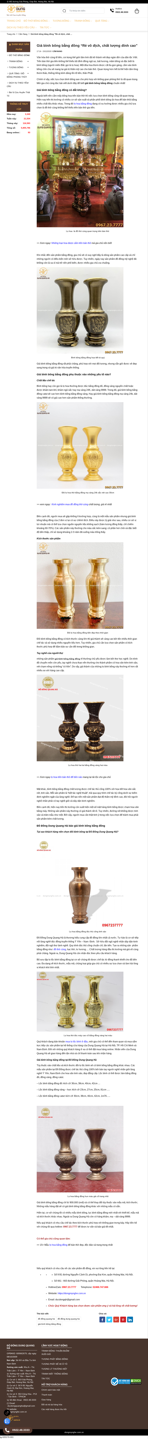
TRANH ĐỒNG (16, 61)
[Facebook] (102, 1319)
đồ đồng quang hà (46, 1319)
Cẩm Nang (22, 34)
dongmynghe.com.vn (17, 1412)
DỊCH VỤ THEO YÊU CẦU (17, 84)
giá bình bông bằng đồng (49, 1324)
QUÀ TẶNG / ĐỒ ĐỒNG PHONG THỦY (17, 75)
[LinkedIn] (130, 1319)
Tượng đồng (61, 21)
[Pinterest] (123, 1319)
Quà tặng (101, 21)
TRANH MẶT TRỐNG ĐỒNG (54, 1374)
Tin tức (44, 27)
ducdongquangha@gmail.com (21, 1406)
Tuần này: (12, 118)
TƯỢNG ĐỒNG (16, 67)
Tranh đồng (82, 21)
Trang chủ (14, 21)
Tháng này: (12, 123)
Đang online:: (13, 132)
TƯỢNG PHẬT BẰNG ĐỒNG (54, 1359)
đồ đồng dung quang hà (69, 1319)
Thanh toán (46, 1395)
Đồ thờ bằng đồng (36, 21)
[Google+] (116, 1319)
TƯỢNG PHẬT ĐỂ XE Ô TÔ (54, 1364)
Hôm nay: (11, 114)
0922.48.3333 (29, 1400)
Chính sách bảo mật (50, 1390)
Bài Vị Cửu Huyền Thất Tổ (18, 94)
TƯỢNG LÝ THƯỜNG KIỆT (54, 1369)
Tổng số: (11, 128)
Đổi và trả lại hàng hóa (51, 1404)
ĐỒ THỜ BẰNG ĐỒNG (19, 55)
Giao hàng (46, 1399)
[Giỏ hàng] (137, 9)
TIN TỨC (45, 1378)
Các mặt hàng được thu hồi (53, 1409)
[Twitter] (109, 1319)
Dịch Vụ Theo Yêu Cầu (21, 27)
